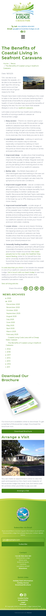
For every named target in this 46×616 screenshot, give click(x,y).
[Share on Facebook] (26, 288)
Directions (23, 568)
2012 (8, 364)
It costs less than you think (12, 268)
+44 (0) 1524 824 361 (23, 556)
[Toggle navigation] (23, 37)
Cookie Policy (23, 598)
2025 (8, 301)
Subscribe (23, 544)
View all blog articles (10, 284)
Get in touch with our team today (21, 272)
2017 (8, 355)
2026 (8, 298)
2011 (7, 367)
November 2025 (13, 307)
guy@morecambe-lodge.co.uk (26, 29)
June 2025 (10, 322)
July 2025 (10, 319)
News (13, 63)
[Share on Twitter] (31, 288)
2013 (7, 361)
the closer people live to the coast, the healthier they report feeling (23, 254)
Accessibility (23, 600)
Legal (23, 602)
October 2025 (12, 310)
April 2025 (10, 328)
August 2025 (11, 316)
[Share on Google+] (36, 288)
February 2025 (12, 334)
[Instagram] (24, 31)
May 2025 (10, 325)
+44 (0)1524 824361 (26, 26)
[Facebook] (22, 31)
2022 (8, 349)
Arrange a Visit (23, 491)
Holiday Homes (23, 583)
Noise (29, 612)
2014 (7, 358)
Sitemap (23, 604)
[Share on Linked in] (41, 288)
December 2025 (13, 304)
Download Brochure (23, 431)
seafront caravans (26, 108)
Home (6, 63)
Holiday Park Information (23, 581)
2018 (7, 352)
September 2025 (13, 313)
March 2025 (11, 331)
